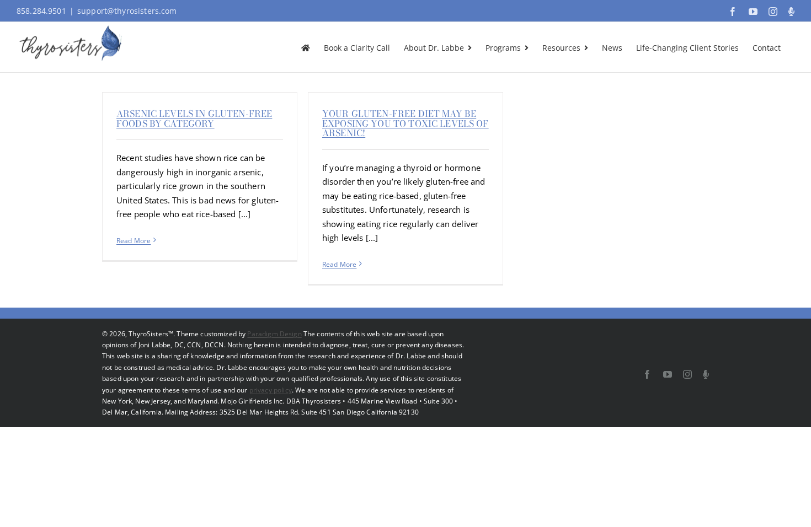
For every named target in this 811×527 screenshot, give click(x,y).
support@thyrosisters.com (127, 11)
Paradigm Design (274, 333)
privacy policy (270, 390)
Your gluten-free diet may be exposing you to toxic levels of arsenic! (405, 123)
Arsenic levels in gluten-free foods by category (194, 118)
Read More (133, 240)
